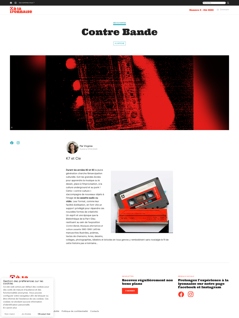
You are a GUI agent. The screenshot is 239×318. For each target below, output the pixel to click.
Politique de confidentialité (75, 311)
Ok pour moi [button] (44, 314)
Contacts (94, 311)
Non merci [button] (10, 314)
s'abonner (130, 291)
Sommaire (224, 9)
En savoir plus (10, 308)
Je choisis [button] (26, 314)
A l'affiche (119, 43)
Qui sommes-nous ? (26, 3)
